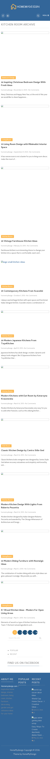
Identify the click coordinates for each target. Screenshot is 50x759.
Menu (45, 15)
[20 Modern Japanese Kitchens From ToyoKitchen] (25, 324)
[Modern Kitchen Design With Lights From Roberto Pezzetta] (25, 487)
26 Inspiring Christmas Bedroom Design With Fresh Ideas (23, 84)
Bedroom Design (8, 78)
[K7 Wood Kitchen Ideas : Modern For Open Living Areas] (25, 594)
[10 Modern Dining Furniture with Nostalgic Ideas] (25, 544)
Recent (13, 654)
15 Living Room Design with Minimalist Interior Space (24, 146)
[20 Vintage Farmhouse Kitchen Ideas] (25, 202)
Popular (14, 650)
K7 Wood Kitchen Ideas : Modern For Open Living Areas (22, 612)
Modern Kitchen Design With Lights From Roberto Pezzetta (21, 506)
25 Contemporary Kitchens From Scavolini (22, 291)
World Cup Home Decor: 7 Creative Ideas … (38, 703)
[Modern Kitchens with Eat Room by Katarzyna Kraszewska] (25, 379)
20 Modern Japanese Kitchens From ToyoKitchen (18, 342)
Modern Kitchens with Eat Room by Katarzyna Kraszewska (24, 398)
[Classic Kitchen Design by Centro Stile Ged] (25, 432)
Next (37, 632)
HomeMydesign (17, 750)
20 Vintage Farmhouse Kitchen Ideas (19, 241)
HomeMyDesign (29, 754)
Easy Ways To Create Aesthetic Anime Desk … (38, 731)
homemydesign (7, 90)
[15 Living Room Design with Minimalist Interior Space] (25, 123)
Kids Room (6, 446)
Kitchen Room (7, 236)
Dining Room (7, 556)
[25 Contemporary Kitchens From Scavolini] (25, 274)
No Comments (33, 90)
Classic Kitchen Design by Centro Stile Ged (22, 450)
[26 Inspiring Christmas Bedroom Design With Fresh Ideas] (25, 55)
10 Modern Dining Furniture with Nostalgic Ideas (22, 563)
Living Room (6, 140)
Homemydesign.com (9, 686)
